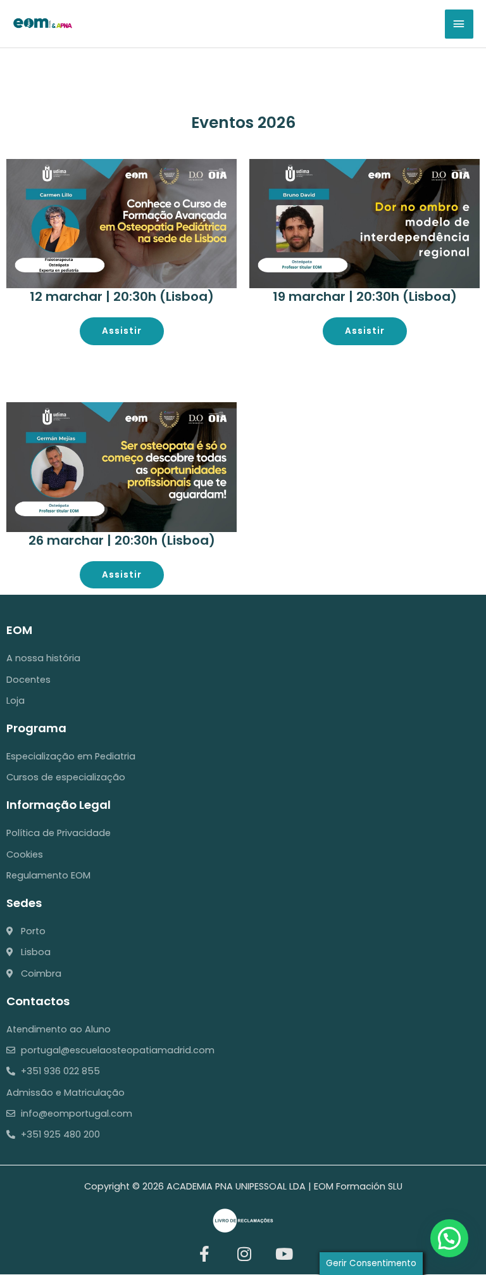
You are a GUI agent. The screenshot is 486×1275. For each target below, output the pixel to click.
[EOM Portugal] (43, 23)
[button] (449, 1238)
